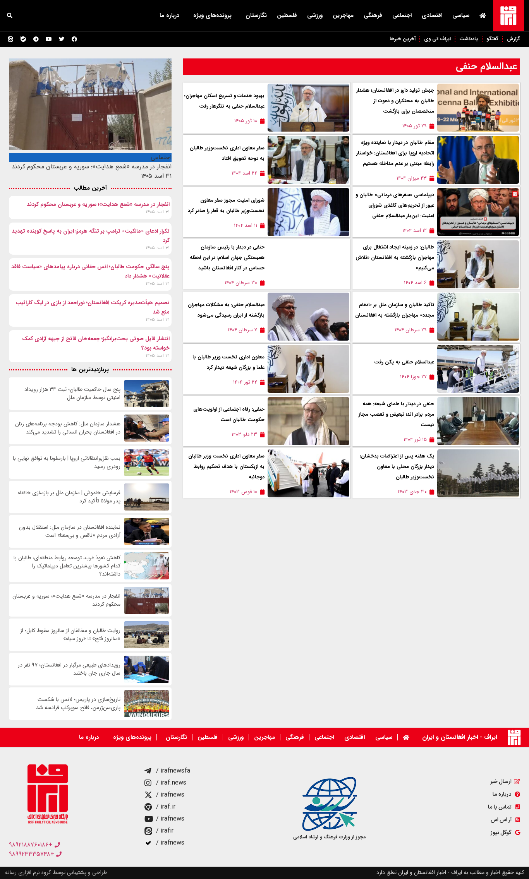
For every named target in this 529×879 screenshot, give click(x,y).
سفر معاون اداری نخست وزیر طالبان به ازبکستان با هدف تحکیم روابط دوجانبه (226, 466)
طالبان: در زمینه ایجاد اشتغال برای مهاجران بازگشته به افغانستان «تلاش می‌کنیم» (395, 257)
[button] (10, 15)
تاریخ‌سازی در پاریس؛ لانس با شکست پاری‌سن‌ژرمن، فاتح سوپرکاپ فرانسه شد (78, 704)
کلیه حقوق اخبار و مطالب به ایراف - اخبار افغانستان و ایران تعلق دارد (450, 872)
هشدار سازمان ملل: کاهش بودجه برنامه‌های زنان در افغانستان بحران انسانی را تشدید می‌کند (67, 428)
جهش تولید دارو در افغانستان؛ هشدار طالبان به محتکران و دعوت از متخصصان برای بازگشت (395, 100)
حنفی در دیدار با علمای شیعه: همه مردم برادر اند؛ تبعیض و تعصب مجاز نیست (396, 414)
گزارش (513, 39)
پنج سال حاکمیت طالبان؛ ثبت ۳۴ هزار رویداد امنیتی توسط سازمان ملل (72, 394)
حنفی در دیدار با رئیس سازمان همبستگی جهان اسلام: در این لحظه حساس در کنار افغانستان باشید (227, 257)
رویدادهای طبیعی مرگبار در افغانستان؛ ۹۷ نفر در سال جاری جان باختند (69, 669)
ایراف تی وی (437, 39)
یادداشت (468, 39)
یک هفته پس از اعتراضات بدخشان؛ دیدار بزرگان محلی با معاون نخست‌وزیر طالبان (397, 466)
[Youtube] (48, 39)
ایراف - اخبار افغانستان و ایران (459, 737)
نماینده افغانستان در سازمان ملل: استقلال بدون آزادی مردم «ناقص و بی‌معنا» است (69, 531)
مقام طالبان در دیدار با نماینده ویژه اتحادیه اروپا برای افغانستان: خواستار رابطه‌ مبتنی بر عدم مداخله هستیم (395, 153)
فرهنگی (373, 15)
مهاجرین (343, 15)
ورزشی (315, 15)
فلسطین (287, 15)
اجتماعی (402, 15)
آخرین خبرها (403, 39)
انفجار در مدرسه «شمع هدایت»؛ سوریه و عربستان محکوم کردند (98, 204)
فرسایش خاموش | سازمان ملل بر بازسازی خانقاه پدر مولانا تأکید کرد (69, 497)
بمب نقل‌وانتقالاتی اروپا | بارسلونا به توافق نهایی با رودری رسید (66, 462)
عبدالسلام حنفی (486, 66)
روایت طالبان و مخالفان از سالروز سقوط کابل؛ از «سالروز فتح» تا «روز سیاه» (70, 635)
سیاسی (460, 15)
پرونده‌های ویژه (212, 15)
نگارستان (256, 15)
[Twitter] (61, 39)
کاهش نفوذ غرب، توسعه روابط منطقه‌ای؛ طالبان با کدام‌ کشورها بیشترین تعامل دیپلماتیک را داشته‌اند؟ (67, 566)
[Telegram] (36, 39)
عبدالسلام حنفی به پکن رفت (404, 362)
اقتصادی (432, 15)
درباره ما (169, 15)
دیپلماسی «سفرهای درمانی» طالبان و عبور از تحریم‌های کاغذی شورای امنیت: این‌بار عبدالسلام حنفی (395, 205)
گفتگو (492, 39)
